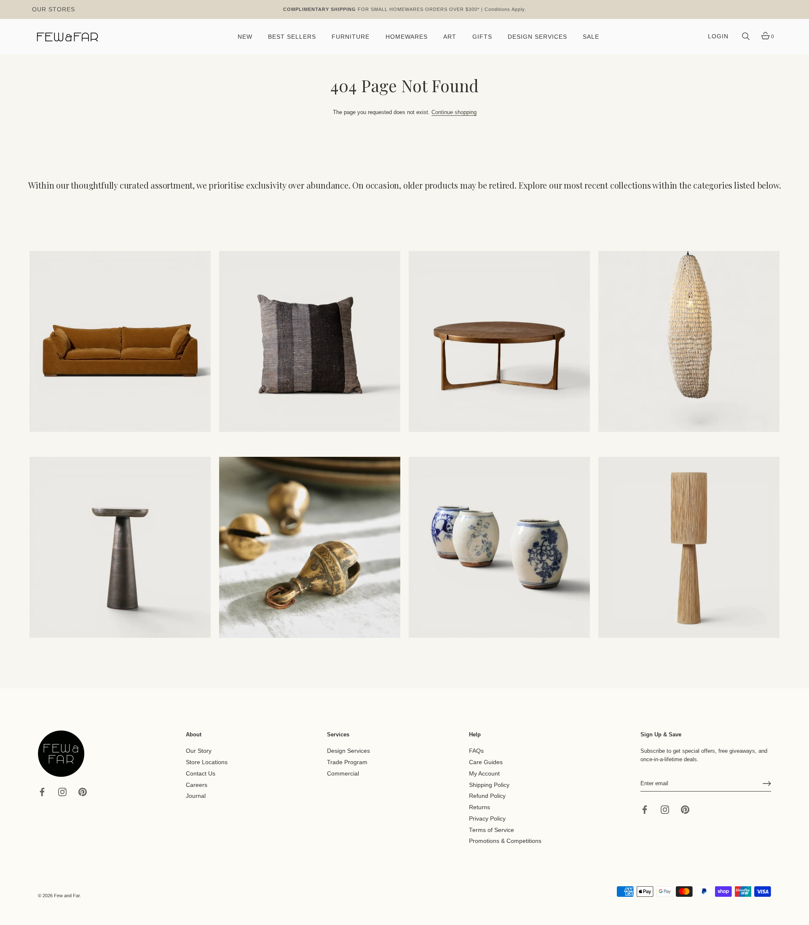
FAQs (476, 751)
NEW (245, 37)
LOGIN (718, 36)
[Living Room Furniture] (120, 547)
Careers (196, 784)
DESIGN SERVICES (537, 37)
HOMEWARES (407, 37)
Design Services (348, 751)
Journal (196, 796)
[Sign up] (767, 783)
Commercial (343, 773)
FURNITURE (351, 37)
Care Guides (486, 762)
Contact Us (200, 773)
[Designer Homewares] (689, 341)
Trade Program (347, 762)
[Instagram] (62, 791)
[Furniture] (499, 341)
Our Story (199, 751)
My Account (484, 773)
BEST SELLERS (292, 37)
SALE (591, 37)
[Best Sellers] (120, 341)
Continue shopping (454, 112)
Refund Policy (487, 796)
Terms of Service (491, 829)
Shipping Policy (489, 784)
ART (449, 37)
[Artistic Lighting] (689, 547)
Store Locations (207, 762)
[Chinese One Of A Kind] (499, 547)
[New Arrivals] (309, 341)
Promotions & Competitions (505, 841)
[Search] (746, 36)
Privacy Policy (487, 819)
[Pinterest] (82, 791)
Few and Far (67, 895)
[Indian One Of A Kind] (309, 547)
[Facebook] (42, 791)
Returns (479, 807)
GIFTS (482, 37)
